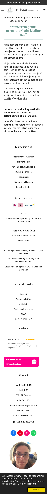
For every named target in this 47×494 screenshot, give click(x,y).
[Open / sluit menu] (3, 9)
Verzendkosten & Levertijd (23, 167)
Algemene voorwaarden (23, 157)
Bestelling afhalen (23, 172)
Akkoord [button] (36, 489)
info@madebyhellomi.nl (26, 405)
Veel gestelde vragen (23, 309)
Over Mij (23, 294)
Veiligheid (23, 304)
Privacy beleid (23, 162)
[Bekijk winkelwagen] (44, 9)
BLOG (23, 314)
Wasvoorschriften (23, 299)
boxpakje (22, 98)
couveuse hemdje (30, 73)
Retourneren (23, 177)
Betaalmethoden (23, 187)
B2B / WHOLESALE (23, 319)
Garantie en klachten (23, 182)
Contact (23, 375)
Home (7, 17)
